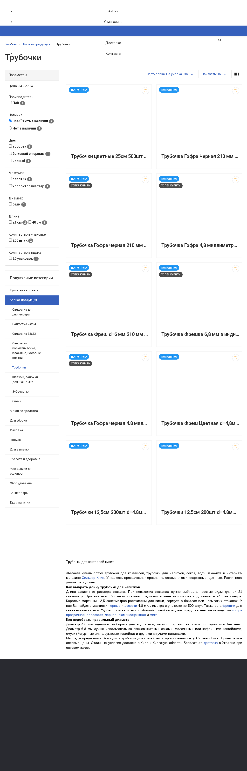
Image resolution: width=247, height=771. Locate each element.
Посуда (15, 440)
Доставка (113, 43)
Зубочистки (20, 391)
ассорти (130, 605)
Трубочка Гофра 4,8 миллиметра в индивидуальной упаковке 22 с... (200, 245)
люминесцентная (132, 615)
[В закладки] (145, 90)
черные (114, 605)
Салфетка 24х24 (24, 324)
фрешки (228, 605)
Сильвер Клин (93, 578)
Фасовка (16, 430)
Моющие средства (24, 411)
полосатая (95, 615)
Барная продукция (23, 300)
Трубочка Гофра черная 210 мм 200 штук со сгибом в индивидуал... (110, 245)
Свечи (16, 401)
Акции (113, 11)
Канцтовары (19, 493)
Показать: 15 (211, 74)
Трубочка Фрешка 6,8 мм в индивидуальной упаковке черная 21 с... (200, 334)
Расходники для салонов (21, 471)
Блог (129, 701)
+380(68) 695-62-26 (24, 689)
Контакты (113, 53)
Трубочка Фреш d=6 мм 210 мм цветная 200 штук (110, 334)
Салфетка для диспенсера (22, 312)
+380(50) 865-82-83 (24, 682)
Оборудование (21, 483)
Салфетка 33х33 (24, 333)
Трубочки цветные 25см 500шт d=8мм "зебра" (110, 156)
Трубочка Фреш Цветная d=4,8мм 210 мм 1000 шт (200, 423)
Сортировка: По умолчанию (167, 74)
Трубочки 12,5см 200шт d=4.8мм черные (200, 512)
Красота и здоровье (25, 459)
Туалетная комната (24, 290)
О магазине (113, 22)
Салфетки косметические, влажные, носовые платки (26, 350)
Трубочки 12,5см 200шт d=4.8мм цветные (110, 512)
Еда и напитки (20, 502)
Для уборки (18, 420)
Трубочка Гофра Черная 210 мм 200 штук (200, 156)
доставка (211, 643)
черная (111, 615)
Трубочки (19, 367)
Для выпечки (19, 449)
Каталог (16, 54)
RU (219, 40)
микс (153, 615)
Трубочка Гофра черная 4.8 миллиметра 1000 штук (110, 423)
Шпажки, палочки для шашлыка (25, 379)
